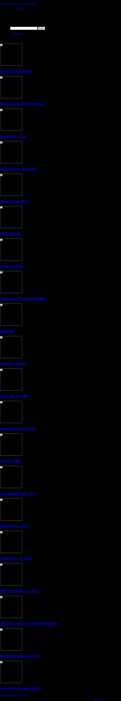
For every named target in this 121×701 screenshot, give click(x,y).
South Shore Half (13, 136)
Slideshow (17, 33)
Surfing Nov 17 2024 (15, 558)
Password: (5, 28)
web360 (98, 699)
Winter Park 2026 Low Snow (22, 104)
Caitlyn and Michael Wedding (22, 298)
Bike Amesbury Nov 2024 (19, 591)
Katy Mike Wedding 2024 (19, 688)
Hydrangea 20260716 (16, 71)
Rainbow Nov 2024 (14, 526)
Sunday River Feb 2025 (17, 428)
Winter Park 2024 (13, 201)
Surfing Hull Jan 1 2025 (18, 493)
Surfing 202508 (11, 266)
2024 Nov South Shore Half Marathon (28, 623)
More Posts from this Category (14, 694)
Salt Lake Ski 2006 (14, 396)
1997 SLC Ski (10, 233)
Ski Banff (7, 331)
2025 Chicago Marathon (18, 169)
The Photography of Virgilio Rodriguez (18, 3)
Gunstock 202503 (13, 364)
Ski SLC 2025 (10, 461)
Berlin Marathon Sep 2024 (20, 656)
